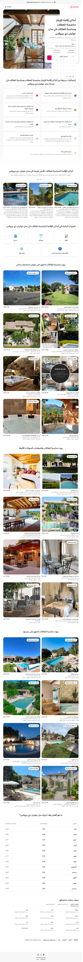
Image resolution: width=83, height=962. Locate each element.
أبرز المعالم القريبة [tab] (50, 904)
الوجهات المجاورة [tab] (74, 904)
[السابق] (44, 179)
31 (66, 76)
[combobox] (61, 46)
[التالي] (37, 179)
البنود (37, 959)
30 (70, 76)
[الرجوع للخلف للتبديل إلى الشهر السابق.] (73, 56)
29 (73, 76)
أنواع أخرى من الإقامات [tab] (62, 904)
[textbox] (69, 52)
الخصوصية (43, 959)
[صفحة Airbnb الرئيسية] (74, 6)
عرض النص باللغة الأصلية (32, 2)
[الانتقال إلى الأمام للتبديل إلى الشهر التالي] (54, 56)
